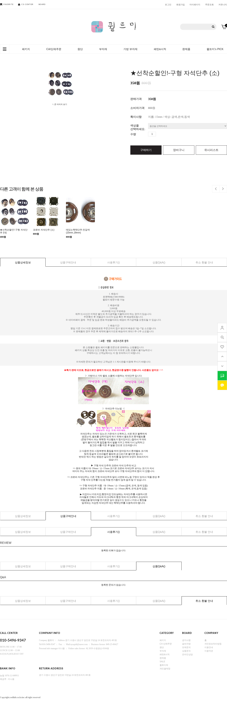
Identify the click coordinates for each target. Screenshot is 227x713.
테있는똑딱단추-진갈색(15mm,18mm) (78, 231)
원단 (80, 49)
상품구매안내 (68, 262)
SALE (162, 661)
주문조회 (209, 4)
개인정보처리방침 (213, 644)
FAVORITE (8, 4)
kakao (222, 385)
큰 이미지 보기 (60, 104)
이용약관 (208, 651)
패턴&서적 (160, 49)
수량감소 (164, 134)
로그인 (168, 4)
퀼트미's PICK (215, 49)
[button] (216, 189)
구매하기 (146, 149)
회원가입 (180, 4)
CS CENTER (27, 4)
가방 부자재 (130, 49)
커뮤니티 (222, 4)
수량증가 (158, 134)
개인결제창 (165, 668)
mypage (222, 328)
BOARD (42, 4)
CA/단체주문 (53, 49)
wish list (222, 347)
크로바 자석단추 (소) (43, 229)
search (222, 337)
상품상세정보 (23, 262)
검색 (213, 27)
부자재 (103, 49)
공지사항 (186, 640)
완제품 (186, 49)
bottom (222, 366)
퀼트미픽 (164, 665)
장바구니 (178, 149)
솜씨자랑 (186, 644)
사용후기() (113, 262)
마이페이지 (195, 4)
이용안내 (208, 647)
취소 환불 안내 (204, 262)
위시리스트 (211, 149)
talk (222, 375)
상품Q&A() (159, 262)
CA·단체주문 (166, 644)
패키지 (26, 49)
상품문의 (186, 651)
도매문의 (186, 647)
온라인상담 (187, 654)
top (222, 356)
